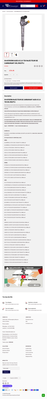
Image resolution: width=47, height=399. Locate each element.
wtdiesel (6, 66)
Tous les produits (9, 11)
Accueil (3, 11)
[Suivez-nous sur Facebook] (3, 383)
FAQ (26, 321)
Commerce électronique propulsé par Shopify (11, 395)
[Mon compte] (41, 6)
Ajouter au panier (13, 87)
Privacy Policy (29, 350)
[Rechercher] (36, 6)
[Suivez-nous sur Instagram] (5, 383)
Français (4, 377)
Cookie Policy (28, 348)
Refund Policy (29, 354)
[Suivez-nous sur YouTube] (8, 383)
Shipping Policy (29, 356)
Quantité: (6, 74)
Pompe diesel (5, 352)
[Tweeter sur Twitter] (39, 66)
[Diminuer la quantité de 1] (10, 74)
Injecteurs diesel (6, 350)
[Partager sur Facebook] (35, 66)
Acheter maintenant (33, 87)
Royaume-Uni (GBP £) (14, 377)
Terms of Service (29, 352)
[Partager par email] (42, 66)
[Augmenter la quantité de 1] (17, 74)
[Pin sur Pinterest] (37, 66)
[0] (43, 6)
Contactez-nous (29, 323)
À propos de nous (29, 319)
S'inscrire (6, 371)
